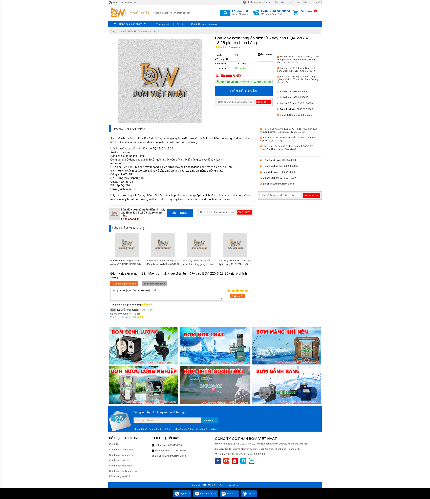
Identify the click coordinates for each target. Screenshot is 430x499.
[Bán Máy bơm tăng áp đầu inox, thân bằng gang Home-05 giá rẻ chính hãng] (199, 255)
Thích (125, 317)
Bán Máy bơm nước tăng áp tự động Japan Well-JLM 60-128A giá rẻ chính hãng (162, 264)
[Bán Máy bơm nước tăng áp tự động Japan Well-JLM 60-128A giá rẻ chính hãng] (163, 255)
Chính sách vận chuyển (121, 455)
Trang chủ (115, 31)
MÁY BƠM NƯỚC (132, 31)
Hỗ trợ (306, 2)
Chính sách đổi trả (119, 460)
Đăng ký (209, 420)
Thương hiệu (163, 24)
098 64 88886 (300, 91)
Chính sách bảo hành (120, 465)
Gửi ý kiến (237, 296)
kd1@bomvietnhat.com (299, 115)
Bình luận (234, 47)
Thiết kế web (219, 485)
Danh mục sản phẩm (130, 23)
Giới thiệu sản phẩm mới (204, 24)
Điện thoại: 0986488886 (124, 2)
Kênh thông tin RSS (119, 476)
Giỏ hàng (307, 11)
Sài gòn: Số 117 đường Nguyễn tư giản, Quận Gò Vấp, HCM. (296, 69)
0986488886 (175, 445)
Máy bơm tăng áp (151, 31)
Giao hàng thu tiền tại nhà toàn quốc (245, 82)
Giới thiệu (280, 2)
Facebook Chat (207, 493)
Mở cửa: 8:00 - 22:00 (275, 13)
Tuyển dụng (293, 2)
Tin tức (180, 24)
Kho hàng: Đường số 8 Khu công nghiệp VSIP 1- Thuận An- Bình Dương (297, 79)
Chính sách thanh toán (121, 449)
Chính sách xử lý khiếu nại (123, 471)
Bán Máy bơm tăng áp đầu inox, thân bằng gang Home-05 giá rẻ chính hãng (198, 264)
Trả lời (113, 317)
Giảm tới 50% (240, 13)
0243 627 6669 (305, 109)
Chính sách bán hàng (257, 2)
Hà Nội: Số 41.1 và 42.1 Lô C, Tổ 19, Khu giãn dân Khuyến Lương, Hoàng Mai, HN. (298, 59)
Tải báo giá (267, 54)
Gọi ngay (184, 493)
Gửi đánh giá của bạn (124, 283)
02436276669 (179, 450)
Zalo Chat (231, 493)
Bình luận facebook (154, 283)
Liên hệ (316, 2)
